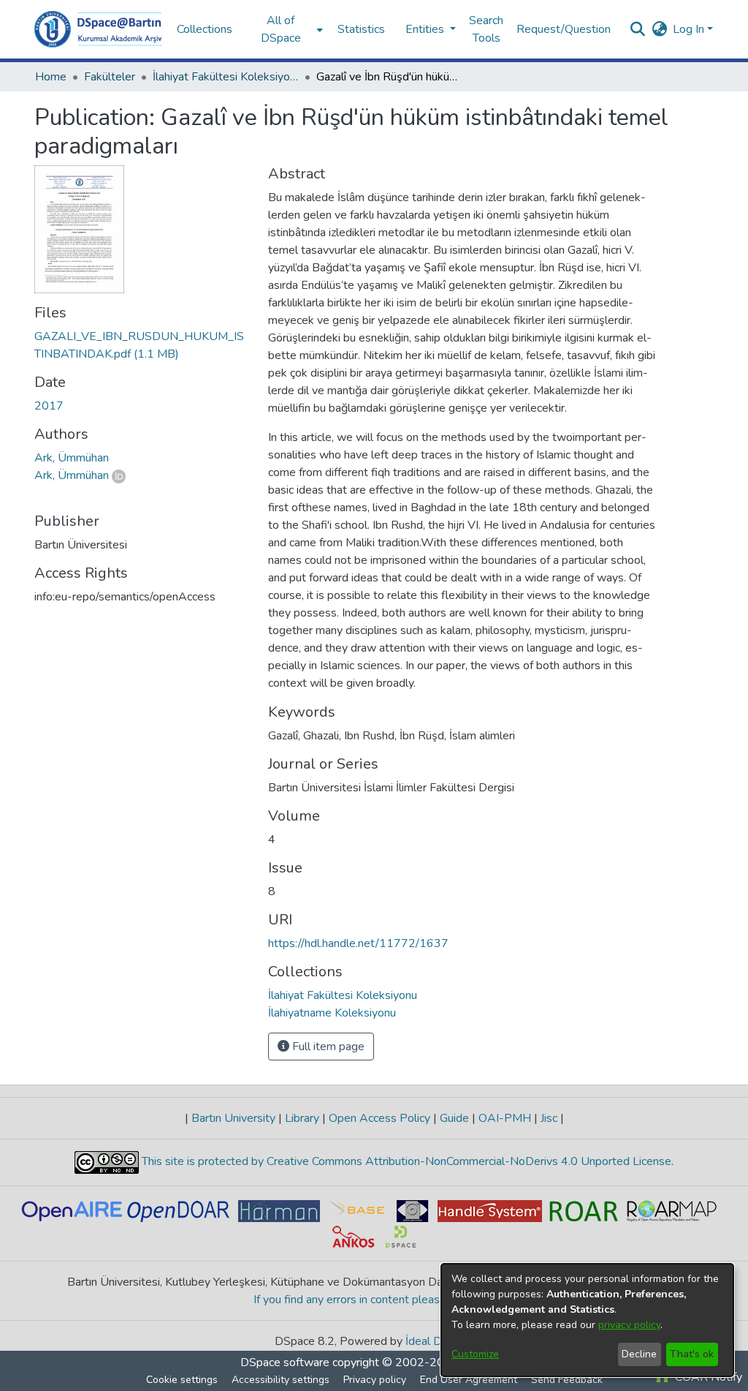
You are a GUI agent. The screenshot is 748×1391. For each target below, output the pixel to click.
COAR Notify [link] (707, 1377)
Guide (454, 1118)
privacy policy (629, 1325)
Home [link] (50, 77)
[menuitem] (285, 29)
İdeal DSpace (439, 1341)
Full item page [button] (327, 1046)
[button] (98, 29)
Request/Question (563, 29)
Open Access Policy (379, 1118)
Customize (475, 1354)
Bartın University (233, 1118)
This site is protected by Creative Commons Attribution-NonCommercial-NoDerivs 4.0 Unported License (405, 1161)
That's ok (692, 1354)
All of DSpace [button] (281, 29)
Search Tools (486, 29)
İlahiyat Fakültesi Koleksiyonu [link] (226, 77)
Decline (639, 1354)
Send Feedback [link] (567, 1380)
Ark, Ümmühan (71, 475)
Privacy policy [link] (374, 1380)
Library (302, 1118)
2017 (49, 406)
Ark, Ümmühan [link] (71, 458)
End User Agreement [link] (468, 1380)
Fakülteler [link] (109, 77)
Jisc (549, 1118)
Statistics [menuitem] (361, 29)
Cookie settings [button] (182, 1380)
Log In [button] (690, 29)
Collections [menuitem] (204, 29)
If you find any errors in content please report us (374, 1300)
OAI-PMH (505, 1118)
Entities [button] (426, 29)
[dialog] (587, 1320)
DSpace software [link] (284, 1362)
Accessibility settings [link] (280, 1380)
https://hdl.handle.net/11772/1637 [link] (358, 943)
